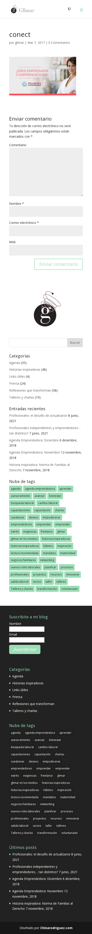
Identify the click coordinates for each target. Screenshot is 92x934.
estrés (15, 531)
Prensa (14, 383)
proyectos (39, 574)
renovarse (72, 574)
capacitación (42, 510)
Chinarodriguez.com (56, 928)
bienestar (55, 496)
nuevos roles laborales (25, 567)
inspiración (64, 546)
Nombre (16, 203)
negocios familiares (23, 560)
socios (37, 582)
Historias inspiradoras (24, 369)
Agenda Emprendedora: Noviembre (34, 452)
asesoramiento (20, 496)
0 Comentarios (59, 42)
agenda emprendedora (40, 489)
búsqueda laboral (22, 503)
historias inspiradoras (56, 539)
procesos (67, 567)
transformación (47, 589)
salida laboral (19, 582)
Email (13, 634)
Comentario (17, 145)
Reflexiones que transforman (30, 390)
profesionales (20, 574)
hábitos (48, 546)
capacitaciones (20, 510)
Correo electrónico (24, 222)
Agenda (14, 363)
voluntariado (69, 589)
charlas (59, 510)
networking (47, 560)
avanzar (40, 496)
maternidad (67, 553)
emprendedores (21, 524)
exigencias (29, 531)
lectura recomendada (24, 553)
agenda (16, 489)
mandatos (49, 553)
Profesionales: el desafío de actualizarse (38, 415)
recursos (56, 574)
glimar (19, 42)
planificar (50, 567)
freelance (47, 531)
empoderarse (51, 517)
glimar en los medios (24, 539)
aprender (65, 489)
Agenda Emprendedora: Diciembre (34, 440)
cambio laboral (48, 503)
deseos (33, 517)
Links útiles (17, 376)
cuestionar (17, 517)
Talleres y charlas (21, 397)
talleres (61, 582)
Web (12, 242)
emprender (43, 524)
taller (49, 582)
